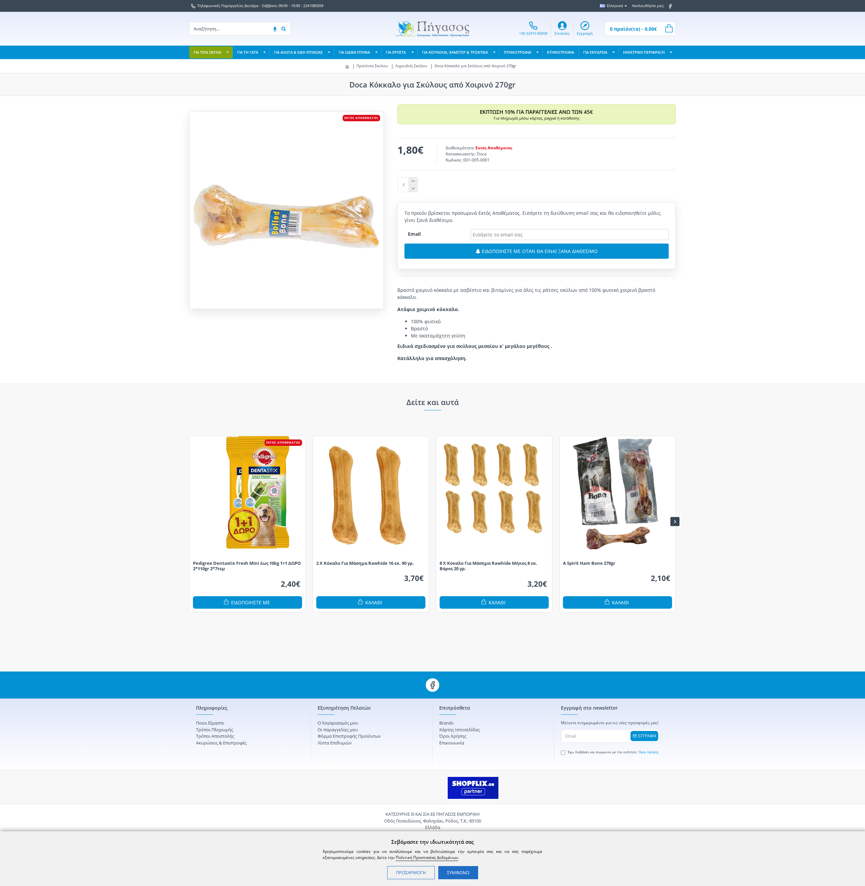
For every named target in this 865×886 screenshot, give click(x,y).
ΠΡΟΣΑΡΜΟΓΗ (411, 872)
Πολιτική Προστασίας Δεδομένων (427, 857)
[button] (190, 521)
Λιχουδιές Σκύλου (411, 65)
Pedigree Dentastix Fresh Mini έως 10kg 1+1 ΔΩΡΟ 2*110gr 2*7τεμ (247, 566)
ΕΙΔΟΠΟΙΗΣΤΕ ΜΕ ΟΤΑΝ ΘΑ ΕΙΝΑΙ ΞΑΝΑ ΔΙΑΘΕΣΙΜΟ (539, 251)
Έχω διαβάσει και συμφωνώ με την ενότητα (613, 752)
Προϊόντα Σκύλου (372, 65)
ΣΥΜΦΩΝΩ (458, 872)
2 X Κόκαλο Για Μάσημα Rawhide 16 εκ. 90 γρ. (365, 563)
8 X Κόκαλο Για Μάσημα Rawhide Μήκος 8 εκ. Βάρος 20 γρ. (488, 566)
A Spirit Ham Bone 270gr (589, 563)
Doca (482, 154)
